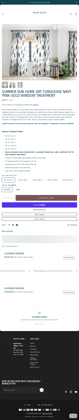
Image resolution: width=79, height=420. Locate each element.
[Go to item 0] (5, 85)
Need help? (73, 225)
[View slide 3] (41, 324)
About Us (33, 346)
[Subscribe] (42, 390)
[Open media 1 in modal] (55, 27)
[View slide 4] (43, 324)
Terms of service (42, 416)
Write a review (69, 257)
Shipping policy (50, 416)
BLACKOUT (7, 190)
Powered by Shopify (47, 413)
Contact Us (33, 349)
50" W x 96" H (37, 180)
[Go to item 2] (12, 85)
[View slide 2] (38, 324)
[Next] (76, 2)
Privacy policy (35, 416)
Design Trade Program (34, 363)
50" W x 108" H (52, 180)
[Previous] (3, 2)
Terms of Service (35, 352)
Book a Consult (34, 367)
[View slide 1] (36, 324)
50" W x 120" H (68, 180)
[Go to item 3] (20, 85)
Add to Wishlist (39, 219)
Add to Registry (39, 214)
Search (32, 343)
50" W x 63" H (8, 180)
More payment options (39, 209)
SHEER (18, 190)
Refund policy (34, 355)
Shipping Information (33, 358)
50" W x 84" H (23, 180)
